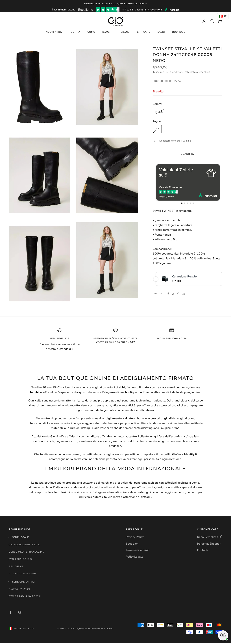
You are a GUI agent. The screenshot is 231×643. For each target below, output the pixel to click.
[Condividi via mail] (183, 293)
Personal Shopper (209, 544)
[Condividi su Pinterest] (178, 293)
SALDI (161, 32)
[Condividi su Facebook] (168, 293)
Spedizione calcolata (183, 72)
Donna (75, 32)
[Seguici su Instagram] (20, 612)
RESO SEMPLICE (59, 338)
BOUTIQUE (178, 32)
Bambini (107, 32)
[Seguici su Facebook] (10, 612)
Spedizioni (132, 544)
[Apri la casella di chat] (223, 635)
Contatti (202, 550)
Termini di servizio (137, 550)
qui (71, 349)
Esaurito (187, 154)
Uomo (91, 32)
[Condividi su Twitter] (173, 293)
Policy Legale (134, 557)
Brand (125, 32)
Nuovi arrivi (55, 32)
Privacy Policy (135, 537)
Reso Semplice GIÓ (209, 537)
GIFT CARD (143, 32)
